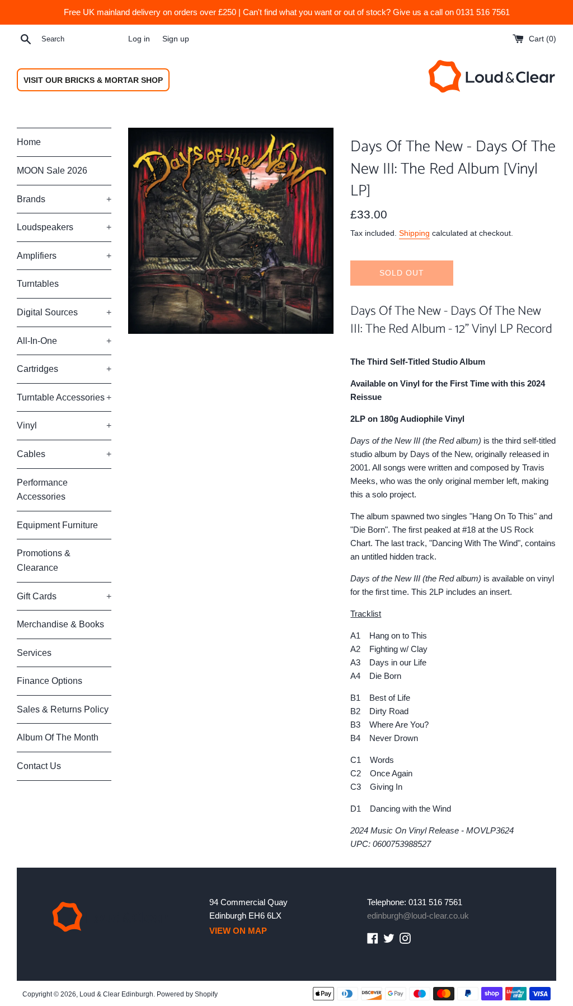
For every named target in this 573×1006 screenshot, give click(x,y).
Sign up (175, 39)
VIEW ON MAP (238, 930)
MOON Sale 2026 (52, 170)
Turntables (38, 283)
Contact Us (39, 766)
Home (29, 142)
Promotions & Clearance (44, 560)
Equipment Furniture (57, 525)
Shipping (414, 233)
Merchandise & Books (60, 624)
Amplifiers (64, 255)
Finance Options (49, 681)
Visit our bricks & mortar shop (93, 80)
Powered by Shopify (187, 994)
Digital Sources (64, 312)
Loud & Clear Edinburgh (116, 994)
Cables (64, 454)
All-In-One (64, 341)
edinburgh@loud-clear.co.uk (418, 915)
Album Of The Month (57, 737)
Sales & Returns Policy (63, 709)
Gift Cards (64, 596)
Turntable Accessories (64, 397)
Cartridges (64, 369)
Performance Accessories (42, 490)
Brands (64, 199)
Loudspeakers (64, 227)
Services (34, 653)
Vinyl (64, 425)
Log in (139, 39)
